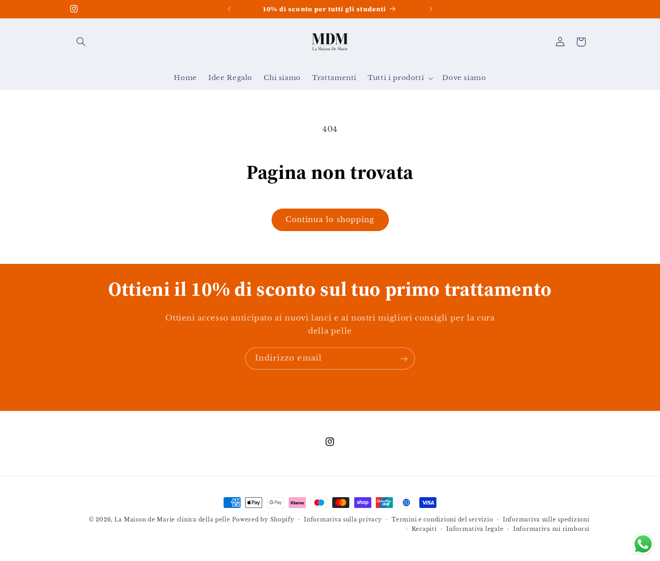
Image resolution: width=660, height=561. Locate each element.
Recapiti (424, 529)
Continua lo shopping (330, 219)
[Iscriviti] (404, 358)
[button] (81, 41)
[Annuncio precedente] (229, 9)
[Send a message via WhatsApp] (643, 544)
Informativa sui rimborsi (551, 529)
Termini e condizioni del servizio (442, 519)
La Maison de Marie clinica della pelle (172, 519)
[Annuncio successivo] (431, 9)
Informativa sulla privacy (343, 519)
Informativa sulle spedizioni (546, 519)
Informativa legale (474, 529)
